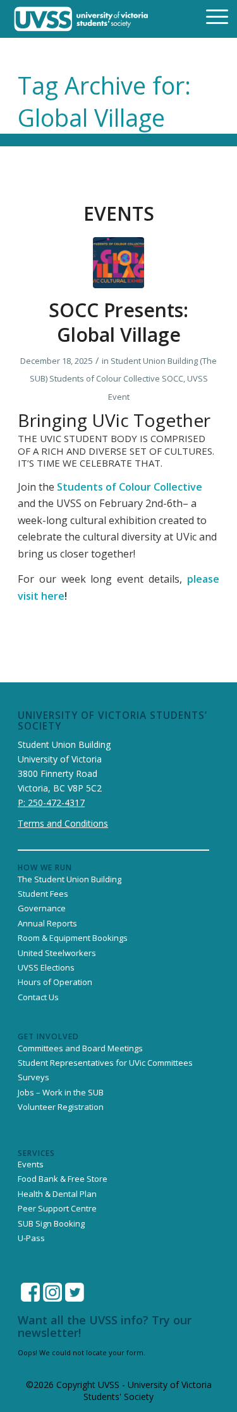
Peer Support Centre (57, 1208)
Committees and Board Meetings (80, 1048)
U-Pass (31, 1238)
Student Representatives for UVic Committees (105, 1062)
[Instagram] (52, 1292)
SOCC (172, 378)
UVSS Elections (46, 967)
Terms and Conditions (63, 823)
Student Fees (43, 893)
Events (31, 1164)
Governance (42, 908)
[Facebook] (30, 1292)
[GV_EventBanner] (118, 262)
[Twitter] (74, 1292)
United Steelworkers (57, 953)
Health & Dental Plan (57, 1193)
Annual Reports (47, 923)
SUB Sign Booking (51, 1223)
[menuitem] (209, 16)
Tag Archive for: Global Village (104, 101)
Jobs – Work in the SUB (61, 1092)
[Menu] (209, 16)
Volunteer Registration (61, 1106)
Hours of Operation (55, 982)
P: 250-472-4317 (51, 802)
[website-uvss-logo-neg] (81, 19)
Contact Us (38, 997)
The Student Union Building (69, 879)
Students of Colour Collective (104, 378)
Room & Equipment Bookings (73, 937)
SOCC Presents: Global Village (118, 322)
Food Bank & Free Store (62, 1178)
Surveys (33, 1077)
